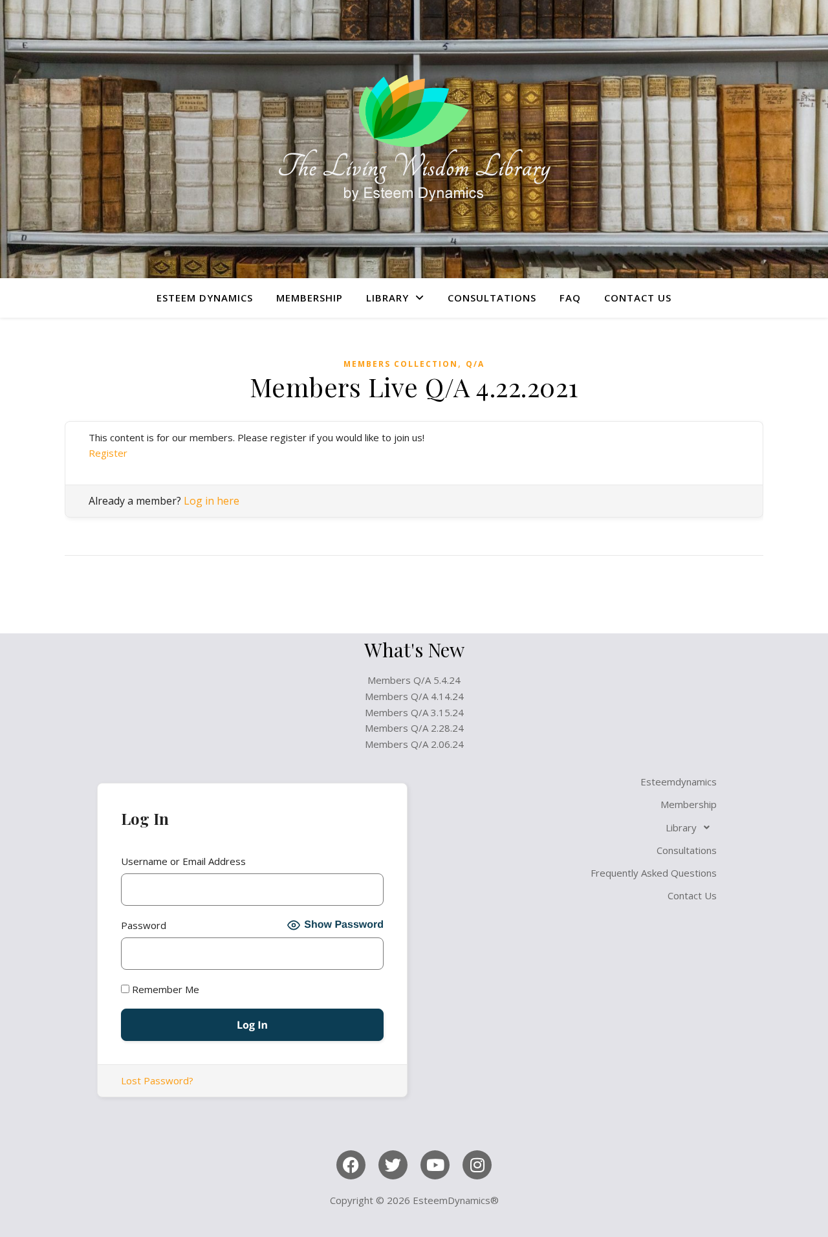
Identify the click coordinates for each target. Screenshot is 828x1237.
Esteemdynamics (678, 781)
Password (143, 925)
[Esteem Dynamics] (414, 139)
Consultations (492, 297)
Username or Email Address (183, 861)
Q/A (475, 363)
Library (387, 297)
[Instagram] (477, 1164)
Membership (309, 297)
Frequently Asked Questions (654, 872)
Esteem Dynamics (205, 297)
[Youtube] (435, 1164)
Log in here (211, 501)
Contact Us (637, 297)
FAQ (570, 297)
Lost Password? (157, 1080)
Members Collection (400, 363)
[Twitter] (393, 1164)
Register (108, 452)
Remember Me (164, 989)
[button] (575, 827)
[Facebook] (350, 1164)
